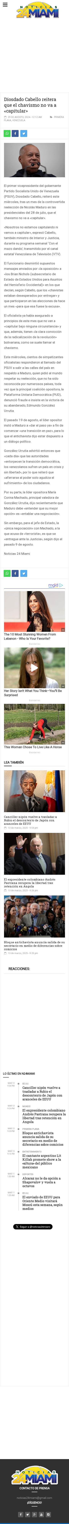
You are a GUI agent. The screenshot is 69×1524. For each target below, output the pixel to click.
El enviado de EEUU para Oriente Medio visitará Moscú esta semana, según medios (42, 1203)
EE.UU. (25, 1084)
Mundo (26, 1106)
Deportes (27, 1174)
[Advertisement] (34, 55)
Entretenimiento (32, 1151)
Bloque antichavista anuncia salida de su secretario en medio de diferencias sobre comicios (34, 945)
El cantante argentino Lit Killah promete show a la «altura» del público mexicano (41, 1161)
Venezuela (18, 120)
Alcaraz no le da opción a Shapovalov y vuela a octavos (41, 1182)
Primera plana (30, 1129)
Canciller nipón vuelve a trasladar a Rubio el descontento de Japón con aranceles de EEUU (30, 820)
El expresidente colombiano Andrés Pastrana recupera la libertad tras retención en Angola (29, 882)
